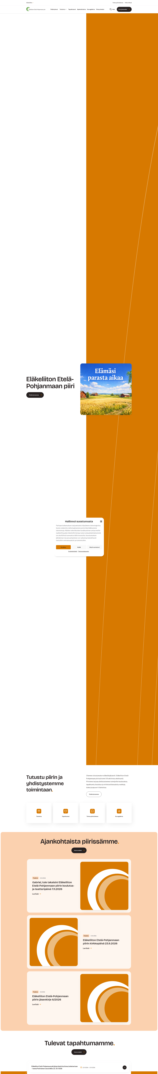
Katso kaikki (78, 850)
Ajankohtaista (81, 9)
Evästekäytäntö (72, 551)
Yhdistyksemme (34, 395)
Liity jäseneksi (122, 9)
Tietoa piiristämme (117, 2)
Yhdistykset (54, 9)
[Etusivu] (36, 9)
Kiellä (79, 547)
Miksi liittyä (128, 2)
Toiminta (62, 9)
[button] (101, 521)
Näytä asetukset (94, 547)
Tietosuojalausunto (83, 551)
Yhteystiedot (100, 9)
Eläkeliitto (29, 2)
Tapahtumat (72, 9)
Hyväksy (63, 547)
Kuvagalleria (91, 9)
